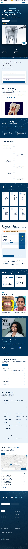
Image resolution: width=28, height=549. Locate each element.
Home (2, 6)
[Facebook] (1, 517)
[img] (14, 462)
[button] (26, 467)
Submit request (14, 81)
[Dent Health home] (4, 2)
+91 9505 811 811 (3, 538)
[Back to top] (26, 544)
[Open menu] (26, 2)
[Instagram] (3, 517)
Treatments (5, 6)
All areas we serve (3, 487)
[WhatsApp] (5, 517)
